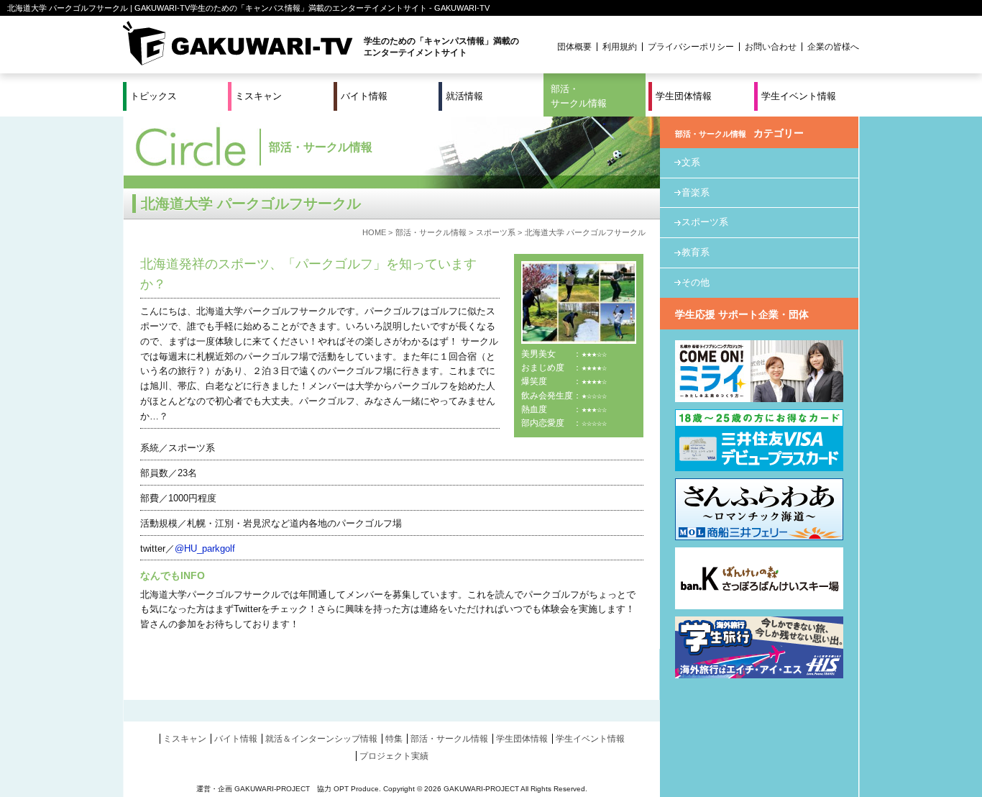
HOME (374, 232)
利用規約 (619, 47)
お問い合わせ (771, 47)
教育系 (696, 252)
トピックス (153, 96)
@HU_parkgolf (205, 548)
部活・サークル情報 (579, 96)
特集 (394, 739)
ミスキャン (258, 96)
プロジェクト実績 (393, 756)
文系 (691, 162)
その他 (696, 282)
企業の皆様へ (833, 47)
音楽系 (696, 192)
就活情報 (464, 96)
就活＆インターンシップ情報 (321, 739)
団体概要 (574, 47)
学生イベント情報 (798, 96)
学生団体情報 (684, 96)
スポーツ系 (495, 232)
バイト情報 (364, 96)
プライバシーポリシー (691, 47)
